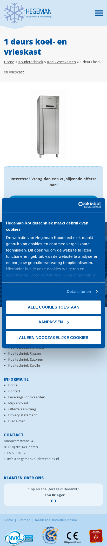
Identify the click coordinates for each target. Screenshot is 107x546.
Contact (14, 391)
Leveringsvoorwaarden (26, 397)
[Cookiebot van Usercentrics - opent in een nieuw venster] (78, 205)
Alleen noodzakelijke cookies (53, 337)
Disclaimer (16, 421)
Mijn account (18, 403)
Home (9, 61)
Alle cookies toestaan (53, 307)
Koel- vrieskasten (61, 61)
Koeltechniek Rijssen (24, 353)
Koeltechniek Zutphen (25, 359)
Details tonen (79, 291)
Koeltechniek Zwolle (24, 365)
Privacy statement (22, 415)
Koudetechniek (30, 61)
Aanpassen (50, 322)
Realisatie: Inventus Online (56, 520)
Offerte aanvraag (22, 409)
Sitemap (24, 520)
